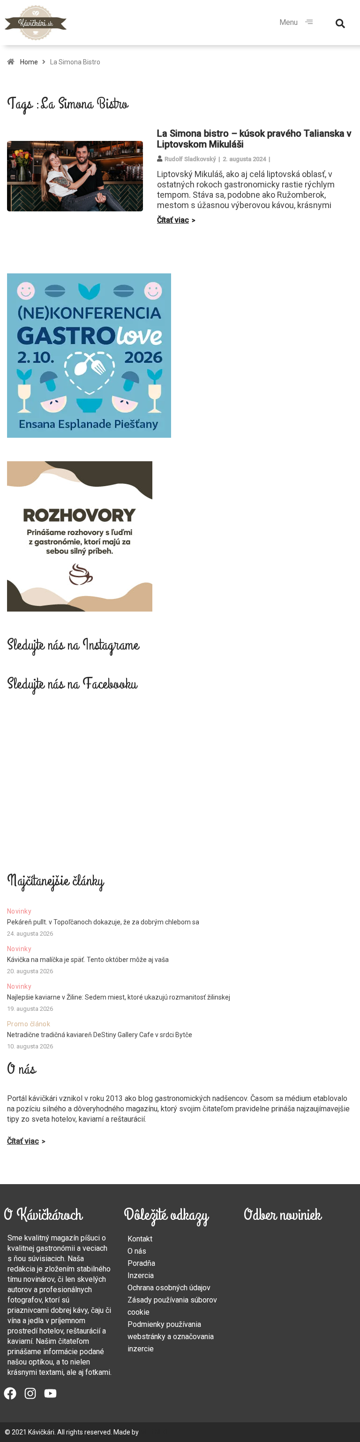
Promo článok (28, 1024)
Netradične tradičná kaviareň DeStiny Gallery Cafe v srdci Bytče (99, 1035)
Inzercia (141, 1275)
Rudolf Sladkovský (190, 159)
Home (29, 62)
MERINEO (154, 1432)
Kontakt (140, 1238)
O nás (137, 1251)
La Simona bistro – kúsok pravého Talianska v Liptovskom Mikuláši (254, 139)
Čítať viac (173, 220)
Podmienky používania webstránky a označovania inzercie (171, 1336)
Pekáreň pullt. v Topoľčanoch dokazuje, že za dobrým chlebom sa (103, 922)
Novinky (19, 911)
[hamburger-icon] (308, 22)
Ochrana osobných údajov (169, 1287)
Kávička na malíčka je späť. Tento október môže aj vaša (88, 959)
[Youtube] (50, 1393)
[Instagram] (30, 1393)
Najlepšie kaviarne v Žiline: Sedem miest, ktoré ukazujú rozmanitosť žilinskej (118, 997)
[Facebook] (10, 1393)
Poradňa (141, 1263)
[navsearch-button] (340, 22)
